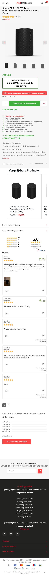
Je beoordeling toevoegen (16, 441)
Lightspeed (34, 572)
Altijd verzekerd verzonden (14, 127)
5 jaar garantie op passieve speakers (18, 124)
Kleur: (13, 96)
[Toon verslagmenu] (43, 291)
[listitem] (23, 196)
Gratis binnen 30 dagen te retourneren (18, 126)
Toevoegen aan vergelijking (15, 164)
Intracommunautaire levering (15, 129)
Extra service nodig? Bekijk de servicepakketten (18, 137)
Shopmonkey (24, 574)
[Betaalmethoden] (8, 565)
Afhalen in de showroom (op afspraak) (18, 131)
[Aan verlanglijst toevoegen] (44, 103)
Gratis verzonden (11, 120)
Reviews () (6, 19)
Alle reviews (6, 436)
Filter (7, 253)
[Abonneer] (40, 471)
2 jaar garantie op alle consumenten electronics (23, 122)
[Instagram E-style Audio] (17, 534)
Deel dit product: (37, 164)
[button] (4, 196)
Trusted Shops (26, 562)
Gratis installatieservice (14, 118)
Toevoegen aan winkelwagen (24, 103)
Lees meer (6, 158)
